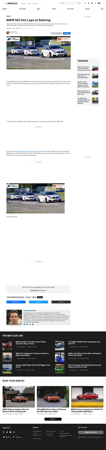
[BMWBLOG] (15, 428)
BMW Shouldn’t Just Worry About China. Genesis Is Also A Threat (31, 343)
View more (52, 419)
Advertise (23, 3)
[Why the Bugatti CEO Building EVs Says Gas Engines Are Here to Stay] (59, 365)
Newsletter (35, 3)
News (38, 9)
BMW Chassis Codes (51, 431)
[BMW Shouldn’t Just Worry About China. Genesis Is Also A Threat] (7, 341)
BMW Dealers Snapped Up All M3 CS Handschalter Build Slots (87, 410)
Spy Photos (70, 9)
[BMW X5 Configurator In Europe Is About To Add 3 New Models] (7, 353)
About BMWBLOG (37, 431)
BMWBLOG (8, 28)
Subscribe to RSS (37, 435)
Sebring (34, 297)
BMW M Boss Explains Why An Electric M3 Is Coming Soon (16, 410)
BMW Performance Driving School (28, 151)
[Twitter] (88, 3)
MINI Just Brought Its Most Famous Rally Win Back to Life (84, 92)
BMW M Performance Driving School (15, 297)
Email (61, 302)
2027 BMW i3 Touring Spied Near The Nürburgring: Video (84, 76)
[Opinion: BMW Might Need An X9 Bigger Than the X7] (7, 365)
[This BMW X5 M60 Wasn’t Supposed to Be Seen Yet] (59, 341)
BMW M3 (8, 16)
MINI (102, 9)
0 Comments (67, 33)
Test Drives (22, 9)
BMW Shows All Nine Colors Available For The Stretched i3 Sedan (84, 68)
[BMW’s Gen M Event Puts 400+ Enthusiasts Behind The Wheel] (59, 353)
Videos (54, 9)
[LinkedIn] (33, 324)
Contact (29, 3)
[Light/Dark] (99, 3)
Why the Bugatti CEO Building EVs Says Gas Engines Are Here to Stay (84, 366)
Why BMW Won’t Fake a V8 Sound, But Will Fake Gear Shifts (51, 410)
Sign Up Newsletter (64, 433)
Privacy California (37, 438)
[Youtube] (92, 3)
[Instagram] (95, 3)
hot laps (28, 297)
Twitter (39, 302)
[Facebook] (85, 3)
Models (5, 9)
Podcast (87, 9)
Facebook (16, 302)
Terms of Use (49, 433)
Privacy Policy (49, 435)
